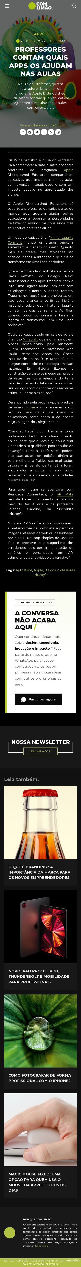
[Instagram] (58, 132)
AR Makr (65, 494)
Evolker (53, 1264)
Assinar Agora (40, 751)
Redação (31, 41)
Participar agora (42, 699)
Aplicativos (24, 570)
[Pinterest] (51, 132)
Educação (41, 575)
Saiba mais (41, 1245)
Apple (40, 34)
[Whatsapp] (23, 132)
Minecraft (30, 339)
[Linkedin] (44, 132)
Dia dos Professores (59, 570)
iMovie (30, 407)
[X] (37, 132)
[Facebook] (30, 132)
